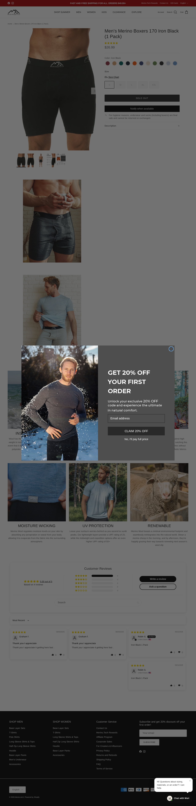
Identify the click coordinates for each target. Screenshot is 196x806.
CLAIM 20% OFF (136, 431)
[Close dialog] (171, 349)
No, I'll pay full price (136, 439)
